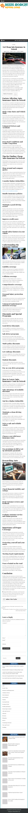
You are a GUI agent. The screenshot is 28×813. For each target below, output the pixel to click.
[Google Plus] (18, 40)
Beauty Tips (5, 688)
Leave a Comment (21, 51)
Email (4, 640)
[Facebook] (16, 40)
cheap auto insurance (16, 593)
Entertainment (5, 695)
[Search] (26, 40)
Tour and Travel (5, 725)
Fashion (4, 699)
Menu (3, 1)
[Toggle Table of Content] (14, 94)
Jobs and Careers (6, 711)
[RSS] (25, 40)
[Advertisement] (14, 24)
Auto (14, 44)
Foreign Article (5, 704)
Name (4, 637)
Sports (3, 720)
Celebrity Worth (6, 692)
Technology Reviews (6, 722)
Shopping (4, 718)
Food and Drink (5, 702)
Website (4, 644)
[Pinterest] (19, 40)
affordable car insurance (12, 591)
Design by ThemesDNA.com (14, 811)
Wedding (4, 727)
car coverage (8, 593)
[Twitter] (15, 40)
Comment (4, 623)
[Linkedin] (21, 40)
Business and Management (8, 690)
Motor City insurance (11, 596)
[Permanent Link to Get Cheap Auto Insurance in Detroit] (14, 58)
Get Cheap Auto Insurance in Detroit (14, 48)
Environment (5, 697)
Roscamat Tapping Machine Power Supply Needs (13, 675)
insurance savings (13, 594)
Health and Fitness (6, 706)
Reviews (4, 715)
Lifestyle (4, 713)
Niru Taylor (7, 51)
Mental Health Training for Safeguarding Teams (12, 669)
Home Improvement (6, 708)
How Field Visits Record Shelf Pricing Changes (12, 678)
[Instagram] (22, 40)
